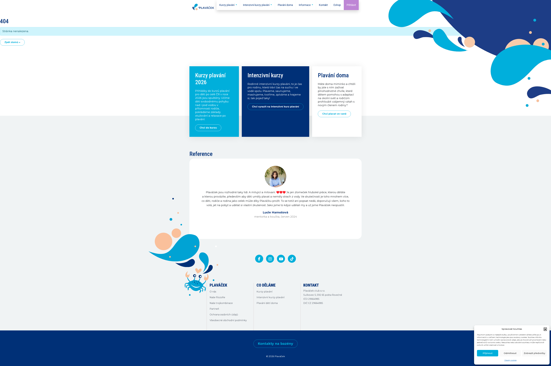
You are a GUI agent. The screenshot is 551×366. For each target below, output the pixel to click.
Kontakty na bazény (275, 344)
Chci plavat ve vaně (334, 113)
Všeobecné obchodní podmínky (228, 320)
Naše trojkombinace (221, 303)
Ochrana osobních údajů (224, 314)
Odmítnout (510, 353)
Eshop (337, 4)
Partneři (214, 308)
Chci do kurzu (208, 127)
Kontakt (323, 4)
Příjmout (487, 353)
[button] (545, 329)
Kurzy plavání (226, 4)
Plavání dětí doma (267, 303)
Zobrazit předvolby (534, 353)
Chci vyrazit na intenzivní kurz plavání (275, 106)
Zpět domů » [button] (12, 42)
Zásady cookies (510, 360)
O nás (213, 291)
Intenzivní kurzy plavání (256, 4)
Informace (305, 4)
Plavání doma (285, 4)
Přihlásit (351, 4)
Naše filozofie (217, 297)
